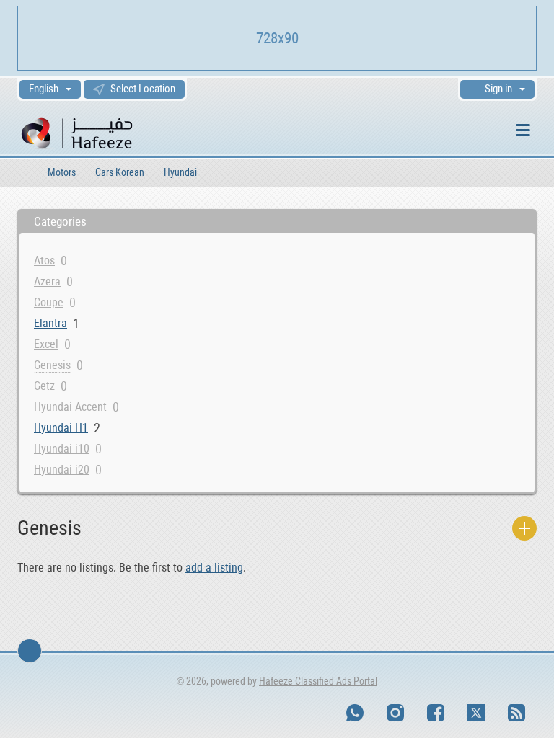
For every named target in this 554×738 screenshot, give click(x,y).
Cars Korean (119, 172)
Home (22, 172)
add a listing (214, 567)
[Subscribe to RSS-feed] (516, 712)
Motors (62, 172)
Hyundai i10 (61, 448)
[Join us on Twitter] (476, 712)
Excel (46, 344)
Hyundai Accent (70, 407)
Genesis (52, 365)
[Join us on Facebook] (435, 712)
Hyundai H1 (61, 428)
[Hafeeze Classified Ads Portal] (96, 132)
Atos (44, 260)
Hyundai (180, 172)
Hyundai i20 (61, 469)
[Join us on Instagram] (395, 712)
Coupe (48, 302)
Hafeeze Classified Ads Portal (318, 681)
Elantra (50, 323)
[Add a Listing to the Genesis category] (524, 528)
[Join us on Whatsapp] (355, 712)
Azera (47, 281)
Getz (44, 386)
